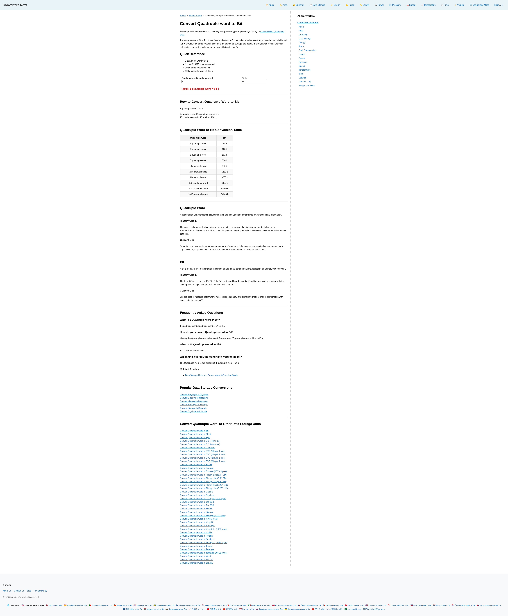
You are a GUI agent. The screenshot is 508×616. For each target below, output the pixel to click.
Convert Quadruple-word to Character (197, 448)
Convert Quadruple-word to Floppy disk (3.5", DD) (203, 475)
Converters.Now (15, 5)
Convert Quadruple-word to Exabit (196, 464)
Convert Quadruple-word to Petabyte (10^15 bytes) (203, 542)
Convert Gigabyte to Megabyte (194, 398)
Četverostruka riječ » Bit (465, 605)
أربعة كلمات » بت (354, 609)
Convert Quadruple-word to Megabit (196, 522)
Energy (302, 42)
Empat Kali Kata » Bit (377, 605)
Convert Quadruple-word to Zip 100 (196, 559)
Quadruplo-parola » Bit (260, 605)
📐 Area (283, 5)
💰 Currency (298, 5)
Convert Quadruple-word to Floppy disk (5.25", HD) (204, 488)
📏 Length (364, 5)
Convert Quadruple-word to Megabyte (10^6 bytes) (203, 529)
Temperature (304, 70)
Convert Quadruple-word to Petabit (196, 536)
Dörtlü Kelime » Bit (356, 605)
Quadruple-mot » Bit (238, 605)
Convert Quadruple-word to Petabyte (197, 539)
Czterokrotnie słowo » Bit (285, 605)
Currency (303, 34)
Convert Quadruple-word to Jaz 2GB (197, 505)
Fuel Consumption (307, 50)
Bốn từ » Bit (320, 609)
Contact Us (19, 591)
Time (301, 74)
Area (301, 31)
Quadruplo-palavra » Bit (102, 605)
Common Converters (307, 22)
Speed (302, 66)
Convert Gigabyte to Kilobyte (193, 411)
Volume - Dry (305, 81)
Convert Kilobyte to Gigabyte (193, 408)
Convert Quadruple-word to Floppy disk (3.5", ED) (203, 478)
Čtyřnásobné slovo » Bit (311, 605)
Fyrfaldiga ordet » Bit (165, 605)
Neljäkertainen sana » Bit (189, 605)
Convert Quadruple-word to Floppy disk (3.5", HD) (203, 481)
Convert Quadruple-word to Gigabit (196, 492)
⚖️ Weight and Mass (479, 5)
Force (301, 46)
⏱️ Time (445, 5)
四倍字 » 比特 (231, 609)
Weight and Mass (307, 85)
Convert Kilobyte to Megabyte (194, 401)
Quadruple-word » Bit (422, 605)
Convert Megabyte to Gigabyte (194, 394)
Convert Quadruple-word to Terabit (196, 546)
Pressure (303, 62)
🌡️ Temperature (428, 5)
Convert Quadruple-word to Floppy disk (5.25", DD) (204, 485)
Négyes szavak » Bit (155, 609)
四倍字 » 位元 (215, 609)
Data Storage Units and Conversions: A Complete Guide (211, 375)
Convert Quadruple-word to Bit (194, 431)
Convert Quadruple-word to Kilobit (196, 509)
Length (302, 54)
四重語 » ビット (198, 609)
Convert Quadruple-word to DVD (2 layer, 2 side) (202, 461)
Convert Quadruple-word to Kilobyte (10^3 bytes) (203, 515)
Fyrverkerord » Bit (144, 605)
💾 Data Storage (317, 5)
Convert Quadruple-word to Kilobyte (197, 512)
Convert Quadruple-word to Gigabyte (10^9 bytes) (203, 498)
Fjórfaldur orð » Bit (134, 609)
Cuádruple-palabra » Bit (77, 605)
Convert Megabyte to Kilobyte (194, 405)
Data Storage (195, 16)
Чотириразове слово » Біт (299, 609)
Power (302, 58)
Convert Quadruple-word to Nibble (196, 532)
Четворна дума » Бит (178, 609)
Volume (302, 78)
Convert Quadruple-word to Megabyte (197, 526)
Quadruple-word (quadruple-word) (197, 78)
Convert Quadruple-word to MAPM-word (198, 519)
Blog (29, 591)
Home (183, 16)
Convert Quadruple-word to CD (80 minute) (200, 444)
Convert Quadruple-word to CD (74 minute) (200, 441)
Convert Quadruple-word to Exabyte (197, 468)
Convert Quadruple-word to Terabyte (197, 549)
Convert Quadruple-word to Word (195, 556)
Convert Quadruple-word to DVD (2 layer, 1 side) (202, 458)
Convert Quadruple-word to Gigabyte (197, 495)
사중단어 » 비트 (336, 609)
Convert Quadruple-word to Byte (195, 437)
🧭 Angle (270, 5)
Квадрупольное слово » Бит (271, 609)
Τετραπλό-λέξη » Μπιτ (375, 609)
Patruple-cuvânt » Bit (334, 605)
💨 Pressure (395, 5)
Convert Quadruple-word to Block (195, 434)
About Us (7, 591)
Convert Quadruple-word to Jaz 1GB (197, 502)
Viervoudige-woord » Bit (215, 605)
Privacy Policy (40, 591)
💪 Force (350, 5)
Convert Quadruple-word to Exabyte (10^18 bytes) (203, 471)
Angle (301, 27)
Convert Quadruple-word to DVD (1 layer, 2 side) (202, 454)
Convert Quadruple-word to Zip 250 (196, 563)
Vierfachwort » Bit (124, 605)
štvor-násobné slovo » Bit (490, 605)
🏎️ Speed (410, 5)
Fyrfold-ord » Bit (55, 605)
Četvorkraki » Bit (443, 605)
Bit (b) (244, 78)
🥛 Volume (459, 5)
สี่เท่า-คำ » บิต (248, 609)
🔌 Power (379, 5)
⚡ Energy (335, 5)
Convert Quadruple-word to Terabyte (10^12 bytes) (203, 553)
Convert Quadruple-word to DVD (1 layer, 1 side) (202, 451)
